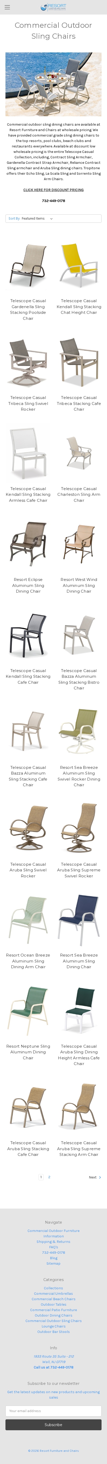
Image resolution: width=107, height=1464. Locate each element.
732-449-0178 (53, 1252)
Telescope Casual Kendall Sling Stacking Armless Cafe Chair (28, 494)
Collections (53, 1288)
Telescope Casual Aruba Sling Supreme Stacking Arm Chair (79, 1148)
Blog (53, 1258)
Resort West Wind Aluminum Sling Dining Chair (79, 585)
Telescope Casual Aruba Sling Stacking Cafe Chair (28, 1148)
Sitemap (53, 1263)
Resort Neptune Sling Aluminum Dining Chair (28, 1052)
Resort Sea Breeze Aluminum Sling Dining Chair (79, 961)
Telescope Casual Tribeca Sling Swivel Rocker (28, 403)
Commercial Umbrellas (53, 1293)
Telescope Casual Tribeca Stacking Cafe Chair (79, 403)
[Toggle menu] (7, 7)
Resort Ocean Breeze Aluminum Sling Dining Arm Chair (28, 961)
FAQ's (53, 1247)
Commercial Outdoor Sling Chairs (53, 1321)
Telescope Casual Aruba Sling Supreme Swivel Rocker (79, 870)
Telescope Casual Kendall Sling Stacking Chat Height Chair (79, 306)
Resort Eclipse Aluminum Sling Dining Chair (28, 585)
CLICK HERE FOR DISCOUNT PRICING (53, 190)
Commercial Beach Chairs (54, 1299)
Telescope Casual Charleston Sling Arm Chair (78, 494)
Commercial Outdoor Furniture (53, 1231)
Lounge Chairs (54, 1326)
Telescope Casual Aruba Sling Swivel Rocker (28, 870)
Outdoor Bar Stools (53, 1332)
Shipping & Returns (53, 1241)
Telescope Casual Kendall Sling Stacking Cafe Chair (28, 676)
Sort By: (14, 218)
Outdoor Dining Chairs (53, 1315)
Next (93, 1177)
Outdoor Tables (53, 1304)
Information (53, 1236)
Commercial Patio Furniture (53, 1310)
